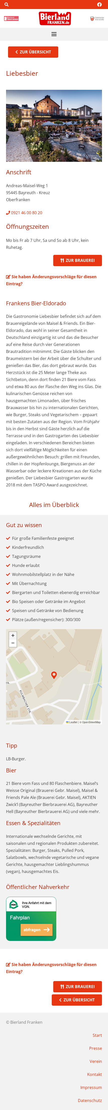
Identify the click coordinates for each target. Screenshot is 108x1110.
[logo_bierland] (12, 18)
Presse (95, 1048)
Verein (96, 1061)
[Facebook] (99, 4)
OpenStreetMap (91, 722)
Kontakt (94, 1074)
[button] (6, 5)
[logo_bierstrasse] (97, 18)
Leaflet (73, 722)
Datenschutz (90, 1100)
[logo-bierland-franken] (55, 18)
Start (97, 1035)
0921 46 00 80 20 (26, 212)
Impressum (91, 1087)
